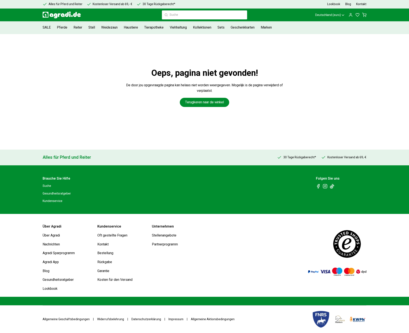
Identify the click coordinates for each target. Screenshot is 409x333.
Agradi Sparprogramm (59, 253)
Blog (46, 270)
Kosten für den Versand (114, 279)
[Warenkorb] (364, 15)
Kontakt (103, 244)
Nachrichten (51, 244)
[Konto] (351, 15)
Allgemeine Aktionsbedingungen (213, 319)
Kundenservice (52, 201)
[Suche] (166, 15)
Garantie (103, 270)
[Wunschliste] (357, 15)
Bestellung (105, 253)
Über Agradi (51, 235)
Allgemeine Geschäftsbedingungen (66, 319)
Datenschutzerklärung (146, 319)
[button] (62, 28)
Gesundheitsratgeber (57, 193)
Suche (47, 186)
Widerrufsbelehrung (110, 319)
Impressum (175, 319)
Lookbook (50, 288)
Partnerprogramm (165, 244)
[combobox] (204, 14)
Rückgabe (104, 262)
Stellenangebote (164, 235)
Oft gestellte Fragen (112, 235)
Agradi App (51, 262)
